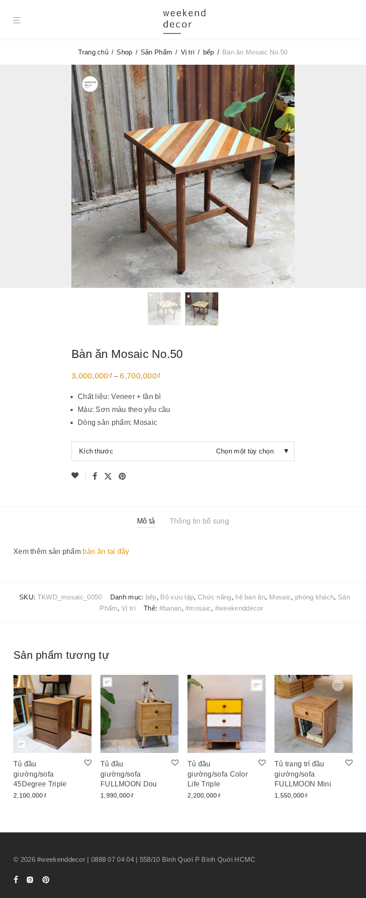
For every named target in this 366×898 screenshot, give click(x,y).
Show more (27, 794)
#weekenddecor (239, 608)
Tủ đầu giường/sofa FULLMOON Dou (128, 774)
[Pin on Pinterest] (123, 476)
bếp (208, 52)
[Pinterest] (46, 879)
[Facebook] (15, 879)
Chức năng (215, 597)
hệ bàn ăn (250, 597)
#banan (170, 608)
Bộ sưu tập (177, 597)
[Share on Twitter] (108, 476)
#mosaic (198, 608)
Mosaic (280, 597)
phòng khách (314, 597)
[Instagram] (30, 879)
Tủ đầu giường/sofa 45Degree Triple (40, 774)
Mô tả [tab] (146, 521)
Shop (124, 52)
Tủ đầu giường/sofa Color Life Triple (217, 774)
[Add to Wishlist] (78, 476)
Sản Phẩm (156, 52)
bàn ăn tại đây (106, 551)
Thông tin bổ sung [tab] (199, 521)
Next (351, 175)
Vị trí (188, 52)
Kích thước (96, 451)
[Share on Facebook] (94, 476)
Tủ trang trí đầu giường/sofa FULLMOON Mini (302, 774)
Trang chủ (93, 52)
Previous (15, 175)
